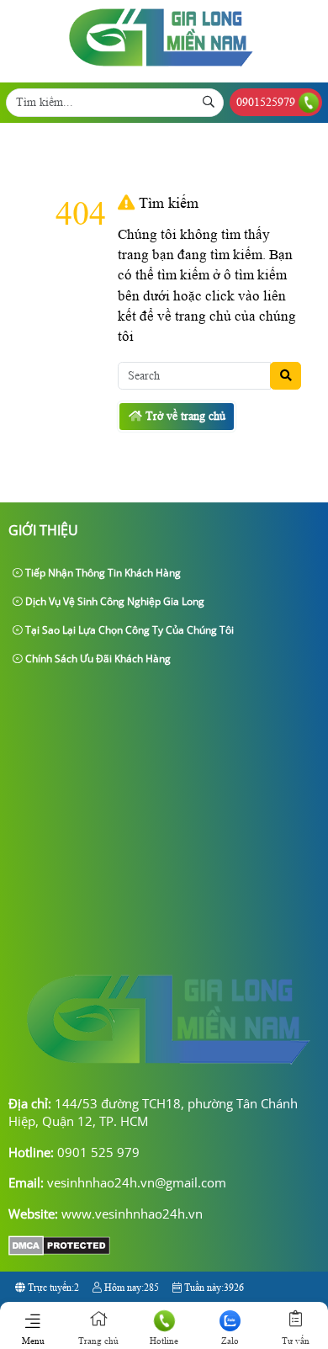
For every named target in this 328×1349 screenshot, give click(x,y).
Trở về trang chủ (183, 416)
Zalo (230, 1341)
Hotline (164, 1341)
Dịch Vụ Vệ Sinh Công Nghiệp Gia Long (113, 601)
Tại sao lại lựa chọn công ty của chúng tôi (128, 630)
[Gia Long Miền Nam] (161, 71)
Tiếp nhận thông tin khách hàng (102, 573)
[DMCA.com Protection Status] (59, 1250)
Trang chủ (98, 1341)
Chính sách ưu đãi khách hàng (97, 658)
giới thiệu (43, 530)
